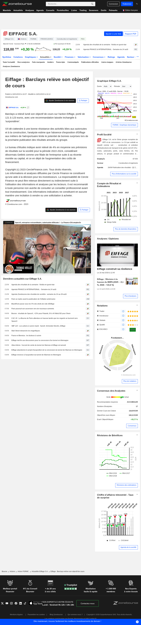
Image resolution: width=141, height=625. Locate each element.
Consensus (98, 57)
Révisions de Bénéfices (110, 435)
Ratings (111, 57)
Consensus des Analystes (111, 391)
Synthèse (6, 57)
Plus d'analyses (130, 296)
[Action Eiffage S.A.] (27, 107)
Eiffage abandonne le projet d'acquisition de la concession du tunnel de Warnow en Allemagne (46, 350)
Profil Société (104, 134)
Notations (102, 306)
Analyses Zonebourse (11, 66)
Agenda (121, 57)
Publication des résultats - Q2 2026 (125, 167)
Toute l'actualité (9, 62)
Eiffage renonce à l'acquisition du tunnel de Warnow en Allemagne (36, 355)
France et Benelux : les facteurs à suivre (26, 336)
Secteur (131, 57)
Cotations (18, 57)
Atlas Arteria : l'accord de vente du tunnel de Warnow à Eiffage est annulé (38, 345)
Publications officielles (90, 62)
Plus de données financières (125, 229)
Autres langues (107, 62)
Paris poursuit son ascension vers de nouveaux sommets (32, 309)
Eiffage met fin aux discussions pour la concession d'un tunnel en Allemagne (39, 340)
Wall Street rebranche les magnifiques (25, 331)
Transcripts (60, 62)
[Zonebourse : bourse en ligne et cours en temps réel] (17, 4)
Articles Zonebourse (124, 62)
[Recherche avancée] (92, 4)
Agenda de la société (128, 547)
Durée (99, 86)
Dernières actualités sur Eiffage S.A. (22, 279)
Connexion (113, 4)
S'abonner (127, 4)
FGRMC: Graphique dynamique (124, 125)
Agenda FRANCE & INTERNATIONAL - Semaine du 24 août (105, 49)
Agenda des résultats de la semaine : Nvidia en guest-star (104, 45)
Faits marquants (38, 62)
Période (117, 86)
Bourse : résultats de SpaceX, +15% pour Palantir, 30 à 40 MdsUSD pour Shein (40, 313)
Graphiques (30, 57)
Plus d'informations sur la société (124, 174)
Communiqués (73, 62)
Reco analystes (23, 62)
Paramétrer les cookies (36, 615)
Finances (69, 57)
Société (57, 57)
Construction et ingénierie (128, 163)
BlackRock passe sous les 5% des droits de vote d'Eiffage (32, 304)
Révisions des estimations (126, 485)
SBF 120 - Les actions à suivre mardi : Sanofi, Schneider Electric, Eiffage (38, 326)
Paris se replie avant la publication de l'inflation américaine (33, 299)
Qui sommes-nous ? (75, 615)
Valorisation (83, 57)
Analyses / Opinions (108, 239)
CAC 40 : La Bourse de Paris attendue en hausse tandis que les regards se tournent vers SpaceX (44, 319)
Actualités (45, 57)
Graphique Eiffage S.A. (109, 81)
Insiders (50, 62)
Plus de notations (129, 381)
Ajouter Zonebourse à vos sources (61, 100)
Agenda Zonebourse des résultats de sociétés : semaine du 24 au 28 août (39, 294)
